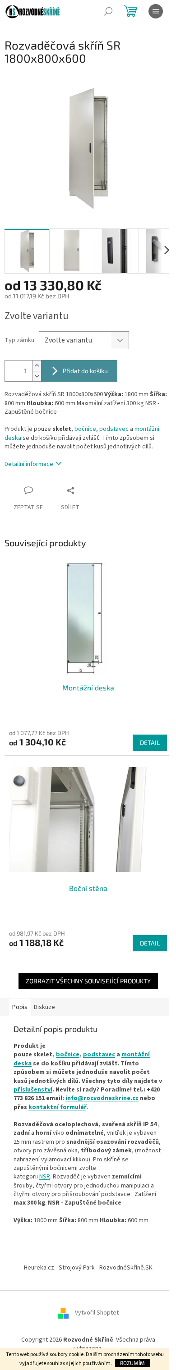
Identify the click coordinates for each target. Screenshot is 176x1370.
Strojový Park (77, 1267)
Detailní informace (29, 464)
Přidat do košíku (85, 370)
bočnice (85, 429)
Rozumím (132, 1363)
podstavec (114, 429)
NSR (44, 1176)
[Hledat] (108, 11)
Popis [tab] (20, 1007)
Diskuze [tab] (44, 1007)
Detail (150, 742)
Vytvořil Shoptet (97, 1312)
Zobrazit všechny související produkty (88, 981)
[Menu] (156, 11)
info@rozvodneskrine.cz (102, 1098)
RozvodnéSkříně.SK (126, 1267)
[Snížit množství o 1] (36, 376)
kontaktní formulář (57, 1107)
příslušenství (33, 1089)
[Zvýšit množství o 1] (36, 366)
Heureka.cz (39, 1267)
